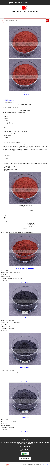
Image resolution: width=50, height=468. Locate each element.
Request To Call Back (25, 96)
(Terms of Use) (45, 464)
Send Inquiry (26, 94)
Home (5, 97)
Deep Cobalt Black (25, 367)
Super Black (25, 318)
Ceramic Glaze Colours (9, 100)
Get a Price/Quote (25, 109)
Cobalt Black (25, 417)
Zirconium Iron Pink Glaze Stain (25, 268)
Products (6, 99)
